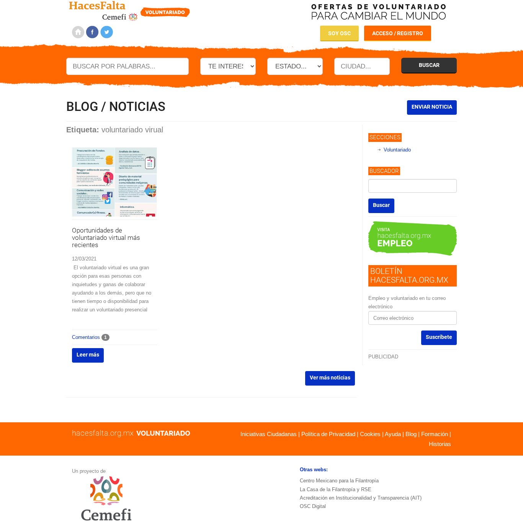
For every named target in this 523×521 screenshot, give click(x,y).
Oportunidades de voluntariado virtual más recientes (106, 237)
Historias (440, 444)
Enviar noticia (432, 107)
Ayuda (393, 434)
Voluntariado (397, 150)
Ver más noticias (330, 377)
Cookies (370, 434)
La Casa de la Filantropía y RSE (335, 489)
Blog (411, 434)
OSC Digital (313, 506)
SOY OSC (339, 33)
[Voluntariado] (129, 9)
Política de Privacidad (328, 434)
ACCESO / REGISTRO (397, 33)
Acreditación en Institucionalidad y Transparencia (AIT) (361, 498)
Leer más (88, 355)
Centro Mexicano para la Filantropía (339, 481)
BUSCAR (429, 65)
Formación (434, 434)
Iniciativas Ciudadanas (268, 434)
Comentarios (89, 337)
